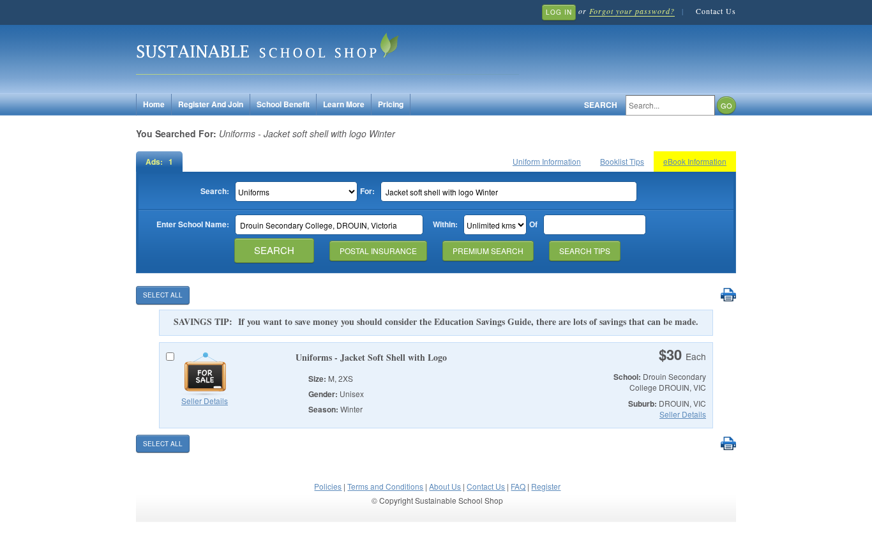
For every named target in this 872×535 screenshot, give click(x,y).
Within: (445, 224)
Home (154, 104)
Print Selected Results (728, 295)
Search (600, 105)
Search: (214, 191)
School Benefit (283, 104)
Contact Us (716, 11)
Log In (559, 12)
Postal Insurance (378, 250)
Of (533, 224)
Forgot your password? (632, 11)
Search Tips (584, 250)
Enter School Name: (192, 224)
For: (367, 191)
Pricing (390, 104)
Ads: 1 (159, 161)
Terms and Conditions (385, 486)
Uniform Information (547, 161)
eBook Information (694, 161)
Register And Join (210, 104)
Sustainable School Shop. (327, 51)
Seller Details (204, 400)
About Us (445, 486)
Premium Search (488, 250)
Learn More (344, 104)
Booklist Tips (622, 161)
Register (545, 486)
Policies (328, 486)
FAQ (518, 486)
